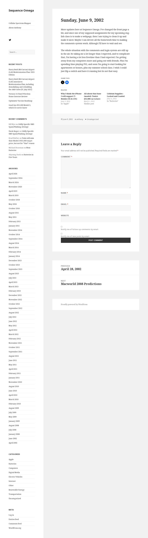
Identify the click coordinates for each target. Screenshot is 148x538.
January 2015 (14, 226)
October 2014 (14, 234)
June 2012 (13, 321)
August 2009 (14, 408)
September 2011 (15, 351)
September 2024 (15, 178)
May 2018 (13, 204)
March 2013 (13, 286)
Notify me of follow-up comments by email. (80, 229)
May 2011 (13, 365)
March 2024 (13, 182)
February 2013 (15, 291)
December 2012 (15, 295)
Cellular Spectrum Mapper (20, 23)
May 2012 (13, 325)
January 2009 (14, 421)
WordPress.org (15, 528)
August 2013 (14, 273)
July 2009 (12, 412)
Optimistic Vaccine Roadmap (20, 101)
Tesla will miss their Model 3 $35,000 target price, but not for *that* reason (21, 141)
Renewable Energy (16, 490)
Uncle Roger (14, 131)
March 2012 (13, 334)
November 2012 (15, 299)
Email (64, 204)
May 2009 (13, 417)
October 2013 (14, 265)
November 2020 (15, 187)
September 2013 (15, 269)
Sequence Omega (21, 10)
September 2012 (15, 308)
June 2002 (13, 438)
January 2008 (14, 434)
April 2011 (13, 369)
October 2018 (14, 200)
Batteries (12, 464)
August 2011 (14, 356)
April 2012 (13, 330)
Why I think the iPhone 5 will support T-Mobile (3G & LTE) (71, 96)
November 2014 (15, 230)
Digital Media (14, 472)
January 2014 (14, 256)
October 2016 (14, 208)
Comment (66, 156)
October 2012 (14, 304)
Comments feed (15, 523)
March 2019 (13, 195)
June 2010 (13, 391)
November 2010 (15, 382)
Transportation (15, 494)
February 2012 (15, 338)
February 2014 (15, 252)
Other (11, 485)
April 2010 (13, 395)
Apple (11, 459)
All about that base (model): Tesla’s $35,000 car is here (92, 96)
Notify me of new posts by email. (75, 236)
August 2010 (14, 386)
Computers (13, 468)
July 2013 (12, 278)
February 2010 (15, 404)
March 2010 (13, 399)
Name (64, 193)
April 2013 (13, 282)
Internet (12, 481)
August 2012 (14, 312)
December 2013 (15, 260)
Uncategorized (15, 498)
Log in (11, 515)
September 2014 (15, 239)
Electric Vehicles (15, 477)
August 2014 (14, 243)
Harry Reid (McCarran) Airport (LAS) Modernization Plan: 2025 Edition (22, 72)
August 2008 (14, 425)
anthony (79, 119)
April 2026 (13, 174)
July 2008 (12, 430)
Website (65, 215)
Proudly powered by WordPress (74, 304)
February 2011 (15, 373)
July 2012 (12, 317)
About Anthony (15, 27)
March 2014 (13, 247)
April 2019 (13, 191)
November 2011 (15, 343)
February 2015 (15, 221)
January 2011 (14, 378)
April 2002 (13, 443)
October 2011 (14, 347)
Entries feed (14, 519)
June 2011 (13, 360)
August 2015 (14, 213)
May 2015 (13, 217)
